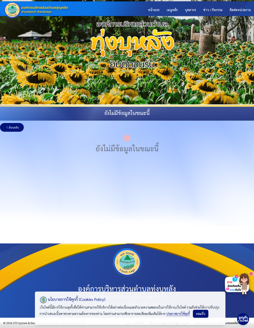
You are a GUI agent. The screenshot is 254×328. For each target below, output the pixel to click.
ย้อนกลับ (14, 127)
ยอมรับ (200, 314)
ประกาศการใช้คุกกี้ (178, 314)
